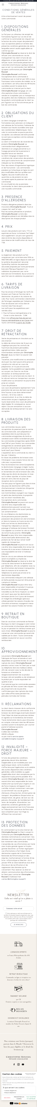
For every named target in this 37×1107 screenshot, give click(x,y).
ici (22, 1049)
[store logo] (18, 4)
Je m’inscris (18, 925)
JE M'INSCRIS (21, 1085)
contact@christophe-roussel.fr (14, 879)
